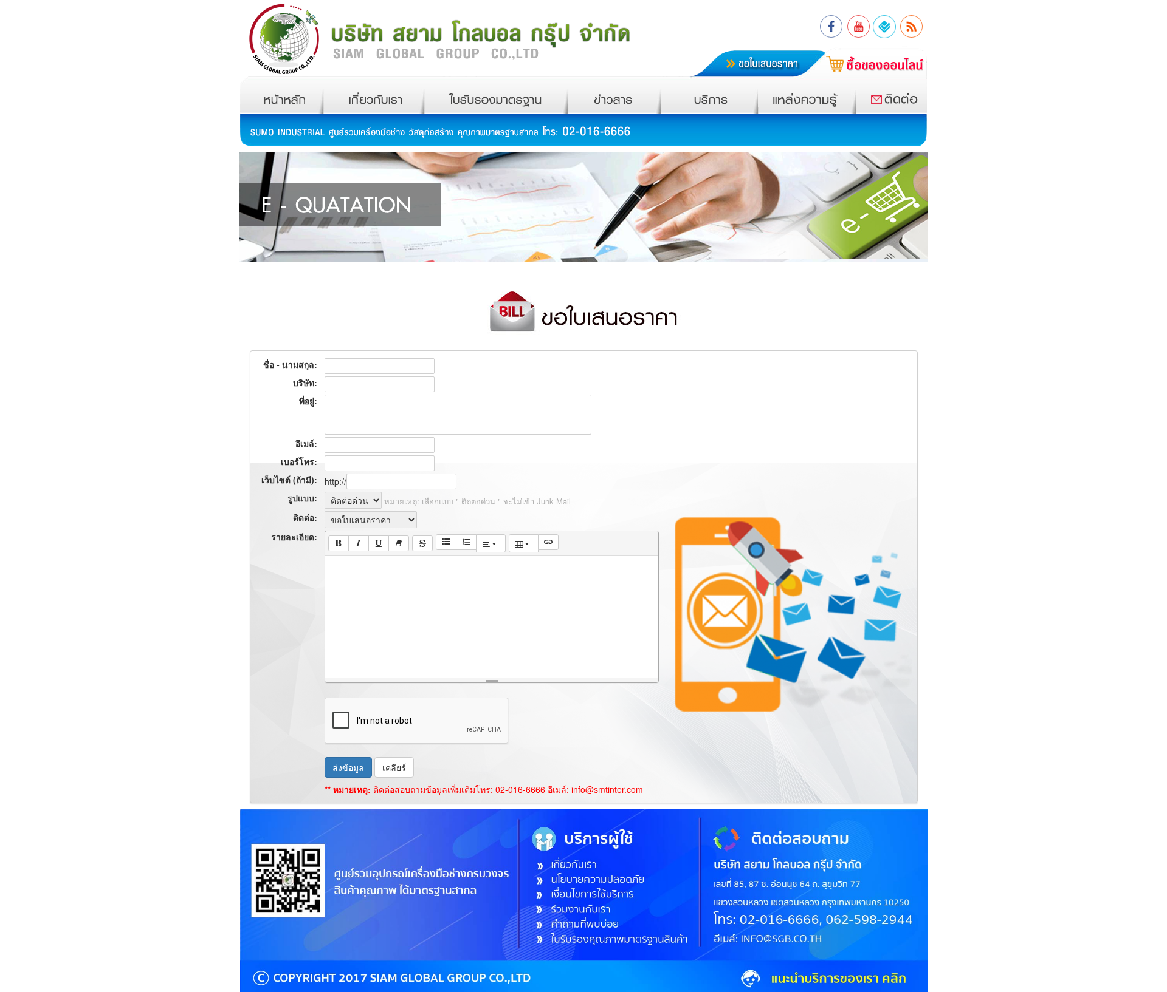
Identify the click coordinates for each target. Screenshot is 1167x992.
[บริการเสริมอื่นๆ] (709, 93)
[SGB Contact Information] (885, 23)
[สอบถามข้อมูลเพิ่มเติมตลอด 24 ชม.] (814, 93)
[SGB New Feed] (911, 23)
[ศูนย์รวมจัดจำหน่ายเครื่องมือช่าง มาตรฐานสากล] (454, 36)
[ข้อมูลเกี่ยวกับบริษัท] (373, 93)
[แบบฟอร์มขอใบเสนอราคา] (739, 52)
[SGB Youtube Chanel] (858, 23)
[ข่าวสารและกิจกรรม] (614, 93)
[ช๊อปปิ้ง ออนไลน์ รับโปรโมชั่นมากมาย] (870, 58)
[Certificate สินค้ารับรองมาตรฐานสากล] (496, 93)
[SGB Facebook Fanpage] (831, 23)
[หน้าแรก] (285, 93)
